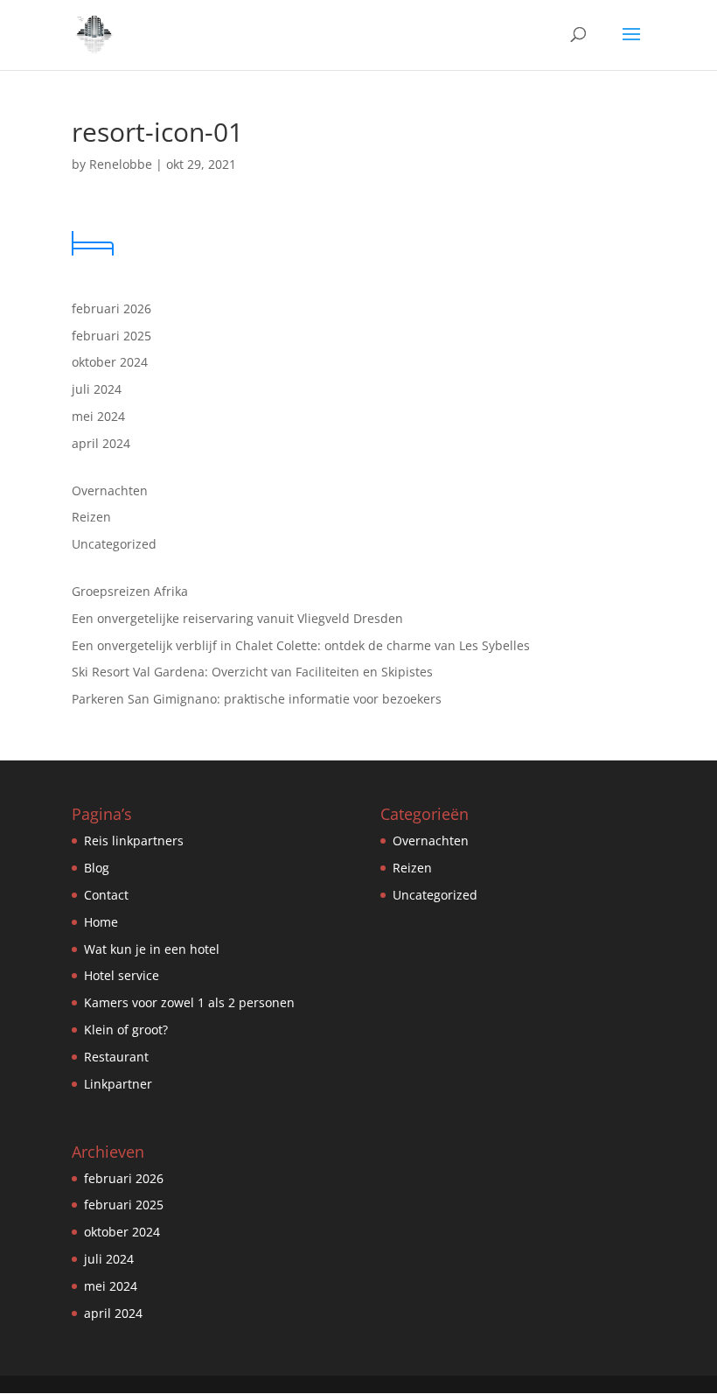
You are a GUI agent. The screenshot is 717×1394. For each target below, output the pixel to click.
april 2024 (101, 443)
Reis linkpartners (134, 840)
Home (101, 922)
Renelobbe (120, 164)
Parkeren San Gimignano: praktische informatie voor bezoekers (257, 698)
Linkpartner (118, 1083)
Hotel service (121, 975)
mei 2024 (98, 416)
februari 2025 (111, 335)
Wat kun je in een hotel (151, 949)
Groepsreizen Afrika (130, 591)
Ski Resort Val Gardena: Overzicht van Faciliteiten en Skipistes (252, 671)
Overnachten (110, 490)
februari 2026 (111, 308)
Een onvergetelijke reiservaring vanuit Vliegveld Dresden (237, 618)
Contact (106, 894)
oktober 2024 (110, 362)
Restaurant (116, 1056)
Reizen (91, 516)
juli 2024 (97, 389)
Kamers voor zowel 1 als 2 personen (189, 1002)
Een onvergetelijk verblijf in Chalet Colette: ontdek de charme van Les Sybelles (301, 645)
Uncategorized (114, 544)
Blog (96, 867)
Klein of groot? (126, 1029)
